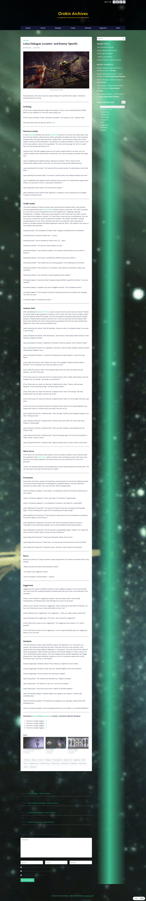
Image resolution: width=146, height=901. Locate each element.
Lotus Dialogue (50, 749)
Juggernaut (104, 125)
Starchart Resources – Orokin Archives (41, 822)
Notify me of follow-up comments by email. (37, 871)
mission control (33, 763)
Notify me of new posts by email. (33, 875)
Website (73, 862)
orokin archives (45, 763)
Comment (25, 840)
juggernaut (77, 760)
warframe (33, 767)
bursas (34, 760)
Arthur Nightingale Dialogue (115, 76)
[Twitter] (120, 2)
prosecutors (65, 763)
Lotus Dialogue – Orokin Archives (39, 793)
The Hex (113, 70)
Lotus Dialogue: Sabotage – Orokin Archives (42, 803)
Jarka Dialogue (26, 777)
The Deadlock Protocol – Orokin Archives (41, 812)
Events (43, 28)
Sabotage (32, 135)
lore (83, 760)
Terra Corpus (101, 82)
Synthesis (88, 28)
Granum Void (105, 114)
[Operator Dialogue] (78, 743)
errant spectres (57, 760)
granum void (67, 760)
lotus (25, 763)
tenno (26, 767)
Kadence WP (89, 896)
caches (40, 760)
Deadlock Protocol (44, 312)
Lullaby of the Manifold (105, 57)
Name (24, 862)
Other (118, 28)
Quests (28, 28)
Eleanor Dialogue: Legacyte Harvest (109, 60)
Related (103, 130)
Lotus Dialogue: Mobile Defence (32, 749)
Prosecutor (104, 120)
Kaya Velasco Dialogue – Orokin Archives (111, 94)
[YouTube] (117, 2)
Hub (33, 716)
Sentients (104, 127)
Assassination (47, 209)
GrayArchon (28, 47)
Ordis (53, 122)
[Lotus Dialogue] (56, 743)
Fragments (103, 28)
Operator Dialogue (73, 749)
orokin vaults (55, 763)
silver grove (82, 763)
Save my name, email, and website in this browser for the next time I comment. (46, 867)
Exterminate (54, 135)
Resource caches (106, 109)
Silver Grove (42, 457)
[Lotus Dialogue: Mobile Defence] (33, 743)
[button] (139, 898)
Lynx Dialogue (87, 777)
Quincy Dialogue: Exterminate (107, 50)
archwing (27, 760)
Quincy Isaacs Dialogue (105, 53)
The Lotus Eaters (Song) (105, 47)
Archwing (104, 107)
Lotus (48, 716)
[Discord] (114, 2)
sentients (74, 763)
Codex (73, 28)
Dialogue (58, 28)
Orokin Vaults (105, 112)
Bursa (103, 122)
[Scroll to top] (140, 895)
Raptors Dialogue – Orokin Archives (109, 80)
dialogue (48, 760)
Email (48, 862)
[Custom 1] (124, 2)
